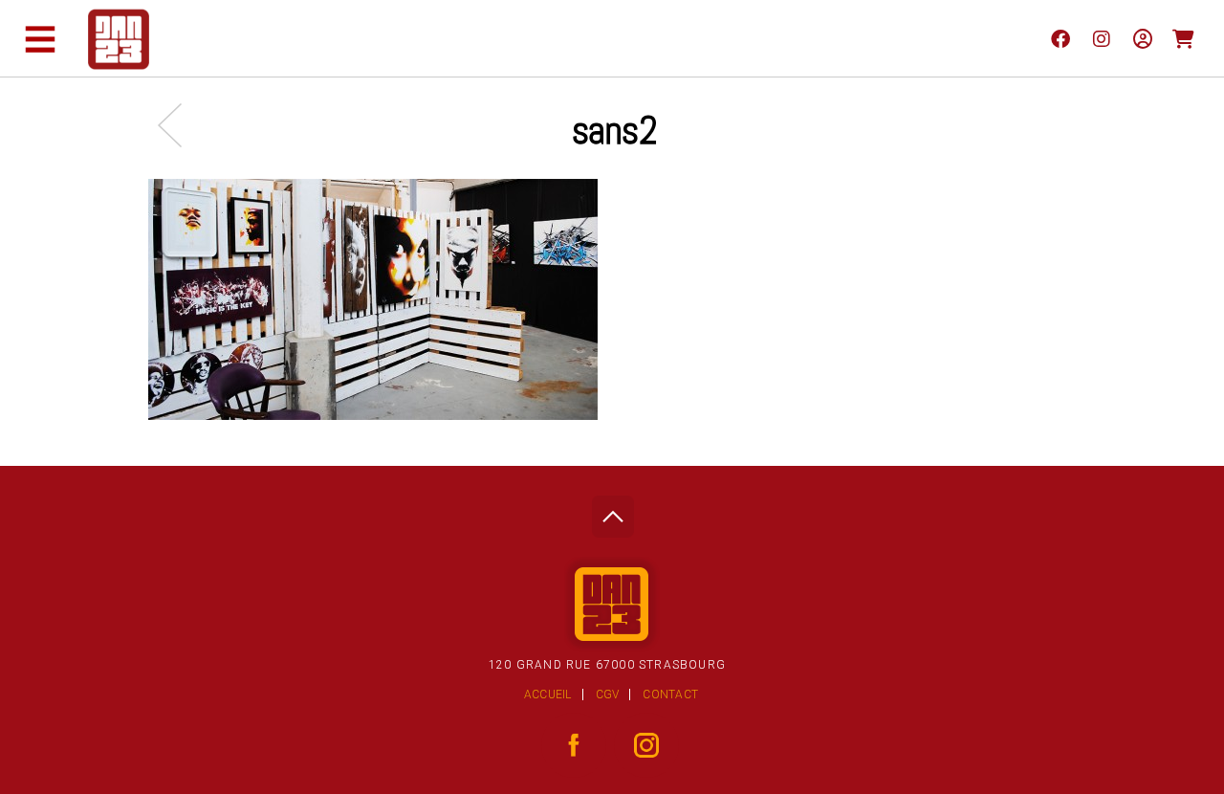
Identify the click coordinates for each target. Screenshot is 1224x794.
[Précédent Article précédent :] (179, 125)
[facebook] (1060, 38)
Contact (670, 694)
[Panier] (1183, 38)
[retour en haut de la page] (612, 511)
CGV (608, 694)
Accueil (548, 694)
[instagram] (1101, 38)
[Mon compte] (1142, 38)
